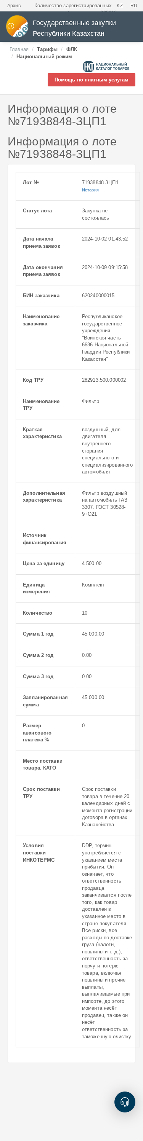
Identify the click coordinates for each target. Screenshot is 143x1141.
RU (133, 5)
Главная (19, 49)
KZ (119, 5)
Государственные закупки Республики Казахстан (74, 28)
